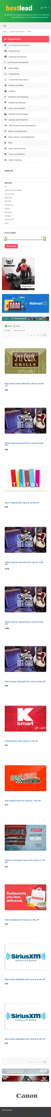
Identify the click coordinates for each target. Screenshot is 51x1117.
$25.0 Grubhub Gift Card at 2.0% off (22, 919)
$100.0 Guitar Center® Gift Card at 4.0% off (24, 444)
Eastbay (8, 216)
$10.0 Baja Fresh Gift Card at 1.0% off (23, 800)
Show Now (11, 246)
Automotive (14, 51)
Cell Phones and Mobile (17, 62)
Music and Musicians (17, 131)
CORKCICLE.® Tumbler (13, 190)
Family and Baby (16, 85)
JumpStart (8, 197)
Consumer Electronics (18, 79)
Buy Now (27, 343)
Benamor (8, 212)
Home (5, 32)
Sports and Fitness (17, 148)
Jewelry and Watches (18, 120)
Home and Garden (17, 32)
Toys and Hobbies (16, 154)
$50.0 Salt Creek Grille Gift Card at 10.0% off (24, 384)
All (6, 186)
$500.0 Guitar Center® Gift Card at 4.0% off (24, 622)
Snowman (9, 205)
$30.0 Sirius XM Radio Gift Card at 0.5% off (25, 979)
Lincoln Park (9, 194)
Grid (10, 326)
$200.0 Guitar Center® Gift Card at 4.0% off (24, 563)
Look (6, 223)
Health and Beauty (17, 102)
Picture (7, 208)
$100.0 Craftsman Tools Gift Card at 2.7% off (25, 861)
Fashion (12, 91)
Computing (13, 74)
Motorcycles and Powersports (22, 125)
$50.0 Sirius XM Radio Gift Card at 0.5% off (25, 1039)
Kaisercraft (9, 219)
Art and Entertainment (19, 45)
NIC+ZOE (8, 201)
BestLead (17, 1110)
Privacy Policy (43, 1114)
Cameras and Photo (17, 56)
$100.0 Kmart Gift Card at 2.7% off (21, 741)
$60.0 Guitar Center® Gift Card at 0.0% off (25, 681)
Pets (10, 142)
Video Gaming (14, 160)
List (17, 326)
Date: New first (20, 330)
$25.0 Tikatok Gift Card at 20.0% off (22, 502)
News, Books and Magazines (21, 137)
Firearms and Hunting (18, 97)
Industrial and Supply (18, 114)
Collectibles (13, 68)
